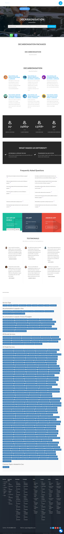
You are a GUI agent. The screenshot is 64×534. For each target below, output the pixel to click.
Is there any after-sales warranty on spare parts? (43, 192)
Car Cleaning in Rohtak (58, 491)
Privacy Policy (51, 533)
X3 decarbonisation (41, 449)
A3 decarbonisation (16, 447)
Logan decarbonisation (40, 428)
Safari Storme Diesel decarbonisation (34, 405)
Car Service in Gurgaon (43, 483)
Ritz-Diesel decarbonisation (51, 352)
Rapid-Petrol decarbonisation (19, 442)
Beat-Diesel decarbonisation (19, 419)
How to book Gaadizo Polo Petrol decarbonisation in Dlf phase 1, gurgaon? (17, 187)
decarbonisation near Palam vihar (45, 326)
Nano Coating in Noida (51, 507)
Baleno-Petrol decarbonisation (52, 356)
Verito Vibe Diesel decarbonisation (9, 396)
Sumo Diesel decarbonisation (46, 405)
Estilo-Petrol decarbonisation (8, 352)
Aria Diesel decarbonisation (44, 400)
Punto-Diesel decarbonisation (17, 451)
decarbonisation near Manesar (51, 328)
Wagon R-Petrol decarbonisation (53, 349)
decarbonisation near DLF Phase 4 (35, 324)
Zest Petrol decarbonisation (7, 407)
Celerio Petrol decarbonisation (20, 359)
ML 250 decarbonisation (34, 456)
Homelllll (5, 481)
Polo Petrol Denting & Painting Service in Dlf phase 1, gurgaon (15, 96)
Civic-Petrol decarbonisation (19, 379)
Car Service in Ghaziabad (18, 483)
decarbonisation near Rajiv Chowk (46, 319)
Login (5, 495)
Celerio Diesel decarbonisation (8, 359)
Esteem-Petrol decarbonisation (34, 354)
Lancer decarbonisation (7, 447)
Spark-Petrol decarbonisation (8, 419)
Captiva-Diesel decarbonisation (20, 424)
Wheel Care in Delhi (35, 495)
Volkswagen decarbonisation (36, 339)
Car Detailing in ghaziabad (18, 517)
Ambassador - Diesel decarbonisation (18, 458)
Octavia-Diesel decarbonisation (31, 444)
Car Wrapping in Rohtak (59, 503)
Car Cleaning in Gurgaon (43, 492)
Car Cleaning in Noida (51, 491)
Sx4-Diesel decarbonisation (40, 356)
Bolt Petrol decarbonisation (7, 403)
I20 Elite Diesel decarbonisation (54, 370)
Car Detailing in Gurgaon (43, 517)
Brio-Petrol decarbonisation (7, 377)
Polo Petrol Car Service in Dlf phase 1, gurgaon (14, 77)
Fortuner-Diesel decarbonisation (20, 386)
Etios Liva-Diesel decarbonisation (20, 389)
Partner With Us (5, 492)
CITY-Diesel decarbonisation (53, 377)
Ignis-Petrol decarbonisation (8, 363)
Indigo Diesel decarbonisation (56, 403)
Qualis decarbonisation (43, 389)
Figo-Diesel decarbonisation (30, 412)
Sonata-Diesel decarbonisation (32, 370)
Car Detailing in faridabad (26, 517)
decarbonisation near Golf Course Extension (48, 321)
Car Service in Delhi (36, 483)
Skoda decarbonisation (7, 341)
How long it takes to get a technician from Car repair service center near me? (17, 206)
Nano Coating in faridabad (26, 512)
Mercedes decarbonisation (53, 341)
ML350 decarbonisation (53, 456)
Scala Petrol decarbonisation (29, 428)
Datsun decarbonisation (56, 339)
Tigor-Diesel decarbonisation (52, 407)
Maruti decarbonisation (7, 336)
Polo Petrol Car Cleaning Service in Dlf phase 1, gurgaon (53, 77)
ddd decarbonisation (37, 440)
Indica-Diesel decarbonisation (8, 400)
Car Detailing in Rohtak (58, 512)
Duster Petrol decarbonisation (29, 426)
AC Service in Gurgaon (44, 502)
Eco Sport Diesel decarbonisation (21, 414)
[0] (60, 2)
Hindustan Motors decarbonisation (18, 343)
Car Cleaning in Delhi (35, 491)
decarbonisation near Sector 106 (8, 331)
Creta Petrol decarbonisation (43, 370)
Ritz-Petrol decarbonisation (40, 352)
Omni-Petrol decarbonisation (29, 349)
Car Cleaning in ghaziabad (18, 492)
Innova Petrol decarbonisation (8, 389)
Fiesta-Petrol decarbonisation (52, 412)
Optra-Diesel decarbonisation (44, 421)
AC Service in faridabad (26, 502)
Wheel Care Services (22, 305)
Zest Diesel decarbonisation (57, 405)
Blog (4, 489)
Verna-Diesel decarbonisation (54, 368)
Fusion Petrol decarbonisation (33, 417)
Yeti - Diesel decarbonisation (19, 444)
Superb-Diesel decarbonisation (8, 444)
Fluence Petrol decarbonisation (50, 428)
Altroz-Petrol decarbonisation (40, 410)
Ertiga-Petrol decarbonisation (57, 354)
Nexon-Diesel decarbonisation (52, 410)
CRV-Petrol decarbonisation (41, 379)
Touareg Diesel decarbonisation (20, 435)
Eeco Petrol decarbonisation (52, 359)
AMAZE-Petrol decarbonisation (30, 377)
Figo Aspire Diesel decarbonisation (46, 414)
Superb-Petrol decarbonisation (53, 442)
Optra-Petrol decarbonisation (33, 421)
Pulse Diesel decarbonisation (51, 426)
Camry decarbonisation (51, 382)
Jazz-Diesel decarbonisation (49, 375)
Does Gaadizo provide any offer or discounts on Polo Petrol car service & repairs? (45, 187)
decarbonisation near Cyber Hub (8, 321)
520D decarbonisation (32, 449)
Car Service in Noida (51, 483)
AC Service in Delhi (36, 499)
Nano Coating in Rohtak (59, 507)
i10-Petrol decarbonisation (51, 363)
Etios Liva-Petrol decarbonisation (32, 389)
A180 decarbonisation (25, 456)
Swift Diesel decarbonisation (8, 361)
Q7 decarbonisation (56, 447)
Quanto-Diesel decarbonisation (31, 391)
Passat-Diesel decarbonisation (41, 433)
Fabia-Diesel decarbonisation (8, 442)
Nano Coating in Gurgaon (44, 512)
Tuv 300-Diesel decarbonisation (8, 398)
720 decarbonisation (57, 449)
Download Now (31, 227)
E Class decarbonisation (16, 456)
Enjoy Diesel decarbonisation (31, 424)
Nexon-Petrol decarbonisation (17, 410)
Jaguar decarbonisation (7, 343)
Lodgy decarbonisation (7, 426)
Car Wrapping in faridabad (26, 507)
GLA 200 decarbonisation (51, 454)
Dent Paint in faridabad (26, 488)
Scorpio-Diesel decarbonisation (54, 391)
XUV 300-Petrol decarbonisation (20, 398)
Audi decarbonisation (26, 341)
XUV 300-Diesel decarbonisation (33, 398)
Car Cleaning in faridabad (26, 492)
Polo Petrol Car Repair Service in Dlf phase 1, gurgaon (34, 96)
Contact (5, 487)
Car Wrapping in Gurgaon (43, 507)
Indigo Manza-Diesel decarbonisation (21, 400)
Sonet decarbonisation (7, 461)
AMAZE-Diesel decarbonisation (42, 377)
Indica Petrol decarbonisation (19, 403)
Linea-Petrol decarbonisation (8, 454)
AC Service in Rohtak (59, 499)
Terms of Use (45, 533)
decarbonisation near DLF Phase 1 (21, 321)
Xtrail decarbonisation (41, 435)
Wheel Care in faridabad (26, 498)
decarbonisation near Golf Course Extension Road (24, 328)
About (5, 483)
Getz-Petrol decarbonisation (19, 363)
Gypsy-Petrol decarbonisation (19, 356)
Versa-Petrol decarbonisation (45, 354)
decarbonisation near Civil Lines (21, 331)
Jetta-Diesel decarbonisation (19, 433)
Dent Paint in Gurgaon (44, 488)
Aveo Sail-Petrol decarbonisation (8, 421)
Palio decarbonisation (40, 451)
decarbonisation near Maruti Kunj (8, 328)
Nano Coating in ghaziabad (18, 512)
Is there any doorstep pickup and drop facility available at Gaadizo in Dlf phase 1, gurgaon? (46, 196)
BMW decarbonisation (35, 341)
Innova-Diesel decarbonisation (8, 386)
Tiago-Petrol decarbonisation (30, 407)
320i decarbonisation (23, 449)
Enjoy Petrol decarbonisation (42, 424)
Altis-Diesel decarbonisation (52, 384)
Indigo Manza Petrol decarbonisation (9, 405)
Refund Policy (58, 533)
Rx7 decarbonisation (42, 458)
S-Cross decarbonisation (29, 361)
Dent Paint (10, 305)
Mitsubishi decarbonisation (16, 341)
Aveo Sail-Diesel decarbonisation (21, 421)
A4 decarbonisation (24, 447)
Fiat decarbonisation (43, 341)
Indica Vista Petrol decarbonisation (44, 403)
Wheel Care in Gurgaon (43, 498)
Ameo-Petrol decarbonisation (53, 433)
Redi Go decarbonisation (28, 440)
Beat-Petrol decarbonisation (30, 419)
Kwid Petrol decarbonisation (40, 426)
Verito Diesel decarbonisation (35, 393)
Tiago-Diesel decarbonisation (18, 407)
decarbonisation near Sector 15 (34, 319)
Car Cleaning (16, 305)
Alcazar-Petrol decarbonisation (29, 375)
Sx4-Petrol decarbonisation (30, 356)
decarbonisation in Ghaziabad (8, 313)
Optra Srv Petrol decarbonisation (54, 424)
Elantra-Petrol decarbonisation (8, 370)
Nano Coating (41, 305)
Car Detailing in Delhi (36, 512)
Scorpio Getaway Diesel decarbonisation (22, 393)
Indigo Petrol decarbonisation (22, 405)
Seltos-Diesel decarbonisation (53, 458)
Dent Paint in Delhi (36, 487)
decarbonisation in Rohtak (39, 311)
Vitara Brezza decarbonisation (51, 361)
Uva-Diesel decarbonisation (40, 419)
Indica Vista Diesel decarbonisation (31, 403)
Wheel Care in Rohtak (58, 495)
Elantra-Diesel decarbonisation (20, 370)
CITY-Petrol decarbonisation (8, 379)
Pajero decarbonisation (53, 444)
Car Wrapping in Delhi (36, 503)
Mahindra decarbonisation (45, 336)
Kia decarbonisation (38, 343)
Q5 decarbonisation (48, 447)
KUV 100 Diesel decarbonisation (34, 396)
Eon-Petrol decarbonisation (29, 363)
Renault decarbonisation (26, 339)
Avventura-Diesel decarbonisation (31, 454)
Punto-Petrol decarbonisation (50, 451)
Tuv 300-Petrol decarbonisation (54, 389)
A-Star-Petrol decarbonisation (30, 352)
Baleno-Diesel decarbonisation (39, 361)
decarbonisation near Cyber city (8, 319)
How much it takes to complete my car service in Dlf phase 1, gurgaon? (16, 192)
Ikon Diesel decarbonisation (43, 417)
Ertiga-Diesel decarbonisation (8, 356)
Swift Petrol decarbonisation (18, 361)
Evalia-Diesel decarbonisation (31, 435)
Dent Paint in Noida (51, 487)
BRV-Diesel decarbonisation (41, 382)
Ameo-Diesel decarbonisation (8, 435)
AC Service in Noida (51, 499)
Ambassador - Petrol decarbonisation (32, 458)
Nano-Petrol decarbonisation (55, 398)
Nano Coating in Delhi (36, 507)
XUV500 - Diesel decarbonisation (8, 393)
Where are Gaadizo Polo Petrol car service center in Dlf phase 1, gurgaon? (16, 182)
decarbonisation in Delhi (7, 311)
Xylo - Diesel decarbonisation (42, 391)
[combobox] (19, 26)
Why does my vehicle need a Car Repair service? (14, 201)
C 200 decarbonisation (7, 456)
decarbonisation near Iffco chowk (39, 328)
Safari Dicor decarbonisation (44, 398)
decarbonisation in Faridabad (28, 311)
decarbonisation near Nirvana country (9, 324)
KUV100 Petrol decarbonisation (46, 396)
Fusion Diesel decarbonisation (21, 417)
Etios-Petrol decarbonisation (8, 384)
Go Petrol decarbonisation (7, 440)
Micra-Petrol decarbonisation (51, 435)
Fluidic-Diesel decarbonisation (43, 368)
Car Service (10, 484)
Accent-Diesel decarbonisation (20, 368)
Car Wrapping (34, 305)
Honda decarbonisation (26, 336)
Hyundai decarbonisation (17, 336)
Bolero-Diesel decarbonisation (19, 391)
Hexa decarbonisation (6, 410)
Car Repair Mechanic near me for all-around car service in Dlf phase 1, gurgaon (46, 206)
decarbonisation (53, 305)
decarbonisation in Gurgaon (17, 311)
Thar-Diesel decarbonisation (8, 391)
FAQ (4, 485)
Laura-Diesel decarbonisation (42, 442)
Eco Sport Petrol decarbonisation (34, 414)
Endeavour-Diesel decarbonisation (9, 414)
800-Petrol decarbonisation (7, 349)
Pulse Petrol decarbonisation (8, 428)
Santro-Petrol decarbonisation (41, 363)
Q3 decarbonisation (40, 447)
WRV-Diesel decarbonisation (19, 382)
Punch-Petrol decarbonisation (8, 412)
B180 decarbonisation (43, 456)
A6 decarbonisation (32, 447)
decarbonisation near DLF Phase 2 (48, 324)
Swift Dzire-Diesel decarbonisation (22, 354)
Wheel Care (10, 492)
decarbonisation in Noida (49, 311)
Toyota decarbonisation (36, 336)
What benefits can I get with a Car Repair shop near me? (44, 201)
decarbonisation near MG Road (33, 326)
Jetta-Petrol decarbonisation (8, 433)
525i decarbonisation (49, 449)
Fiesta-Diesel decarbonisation (41, 412)
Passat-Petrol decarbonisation (30, 433)
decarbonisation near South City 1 (22, 324)
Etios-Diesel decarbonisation (19, 384)
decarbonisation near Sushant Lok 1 (9, 326)
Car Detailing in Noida (51, 512)
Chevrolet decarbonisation (16, 339)
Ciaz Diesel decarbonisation (31, 359)
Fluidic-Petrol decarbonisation (32, 368)
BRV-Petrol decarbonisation (30, 382)
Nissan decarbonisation (47, 339)
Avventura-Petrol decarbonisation (29, 451)
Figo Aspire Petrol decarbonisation (9, 417)
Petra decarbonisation (41, 454)
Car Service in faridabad (26, 483)
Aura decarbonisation (39, 375)
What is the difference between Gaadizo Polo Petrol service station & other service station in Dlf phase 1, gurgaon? (46, 182)
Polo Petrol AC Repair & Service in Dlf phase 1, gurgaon (34, 77)
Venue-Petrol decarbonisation (8, 375)
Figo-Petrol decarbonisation (19, 412)
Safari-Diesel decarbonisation (33, 400)
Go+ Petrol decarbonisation (18, 440)
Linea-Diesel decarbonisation (19, 454)
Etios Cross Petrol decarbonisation (45, 386)
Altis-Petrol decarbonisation (41, 384)
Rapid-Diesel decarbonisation (30, 442)
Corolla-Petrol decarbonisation (30, 384)
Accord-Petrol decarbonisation (30, 379)
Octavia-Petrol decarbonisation (43, 444)
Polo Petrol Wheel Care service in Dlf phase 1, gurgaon (52, 96)
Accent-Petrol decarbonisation (8, 368)
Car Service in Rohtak (58, 483)
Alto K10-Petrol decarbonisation (41, 349)
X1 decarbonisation (6, 449)
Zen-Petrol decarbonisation (18, 352)
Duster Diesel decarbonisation (17, 426)
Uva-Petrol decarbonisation (51, 419)
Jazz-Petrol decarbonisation (18, 377)
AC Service (29, 305)
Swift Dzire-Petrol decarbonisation (9, 354)
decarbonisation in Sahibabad (19, 313)
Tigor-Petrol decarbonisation (41, 407)
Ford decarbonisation (6, 339)
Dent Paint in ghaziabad (18, 488)
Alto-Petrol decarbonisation (18, 349)
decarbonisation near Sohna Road (33, 321)
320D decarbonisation (15, 449)
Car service (5, 305)
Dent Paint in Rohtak (59, 487)
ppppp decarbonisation (7, 451)
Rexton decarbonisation (30, 343)
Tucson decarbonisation (19, 375)
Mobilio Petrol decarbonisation (8, 382)
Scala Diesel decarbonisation (19, 428)
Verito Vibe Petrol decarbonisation (21, 396)
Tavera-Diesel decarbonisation (8, 424)
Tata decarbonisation (54, 336)
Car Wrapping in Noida (51, 503)
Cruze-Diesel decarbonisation (55, 421)
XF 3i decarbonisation (6, 458)
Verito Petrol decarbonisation (46, 393)
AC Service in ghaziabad (18, 502)
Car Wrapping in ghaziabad (18, 507)
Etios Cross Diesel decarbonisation (32, 386)
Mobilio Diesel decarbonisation (53, 379)
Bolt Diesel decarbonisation (54, 400)
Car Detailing (47, 305)
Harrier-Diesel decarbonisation (29, 410)
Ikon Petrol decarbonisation (54, 417)
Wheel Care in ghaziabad (18, 498)
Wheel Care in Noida (50, 495)
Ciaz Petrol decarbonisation (41, 359)
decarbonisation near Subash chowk (21, 319)
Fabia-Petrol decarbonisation (47, 440)
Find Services (52, 26)
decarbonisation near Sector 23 (21, 326)
